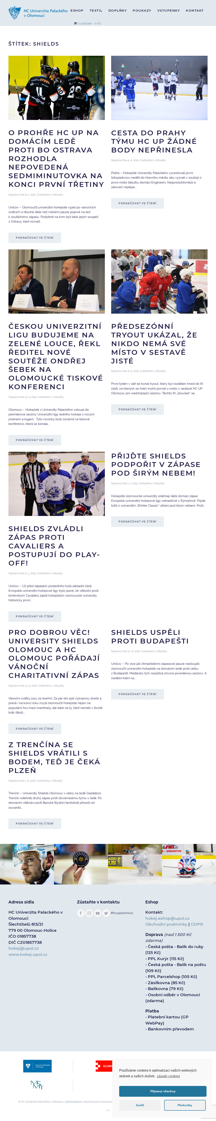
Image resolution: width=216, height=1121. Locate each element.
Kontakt (195, 10)
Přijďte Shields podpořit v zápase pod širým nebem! (156, 465)
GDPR (197, 924)
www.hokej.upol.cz (27, 954)
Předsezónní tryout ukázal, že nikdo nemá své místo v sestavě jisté (154, 343)
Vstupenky (168, 10)
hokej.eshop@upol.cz (167, 918)
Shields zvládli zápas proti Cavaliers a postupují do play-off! (54, 545)
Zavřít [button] (140, 1105)
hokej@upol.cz (23, 948)
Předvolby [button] (185, 1105)
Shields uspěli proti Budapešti (150, 636)
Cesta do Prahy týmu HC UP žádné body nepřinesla (154, 141)
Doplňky (117, 10)
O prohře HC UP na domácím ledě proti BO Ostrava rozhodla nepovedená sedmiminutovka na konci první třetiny (56, 158)
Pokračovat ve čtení (35, 237)
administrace (73, 1101)
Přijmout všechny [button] (163, 1091)
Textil (96, 10)
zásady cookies (168, 1076)
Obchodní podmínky (166, 924)
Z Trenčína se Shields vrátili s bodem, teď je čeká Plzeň (54, 757)
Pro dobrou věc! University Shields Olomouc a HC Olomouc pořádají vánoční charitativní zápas (54, 654)
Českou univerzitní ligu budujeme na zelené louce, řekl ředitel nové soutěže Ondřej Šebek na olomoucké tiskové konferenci (55, 356)
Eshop (77, 10)
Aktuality (58, 194)
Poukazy (142, 10)
